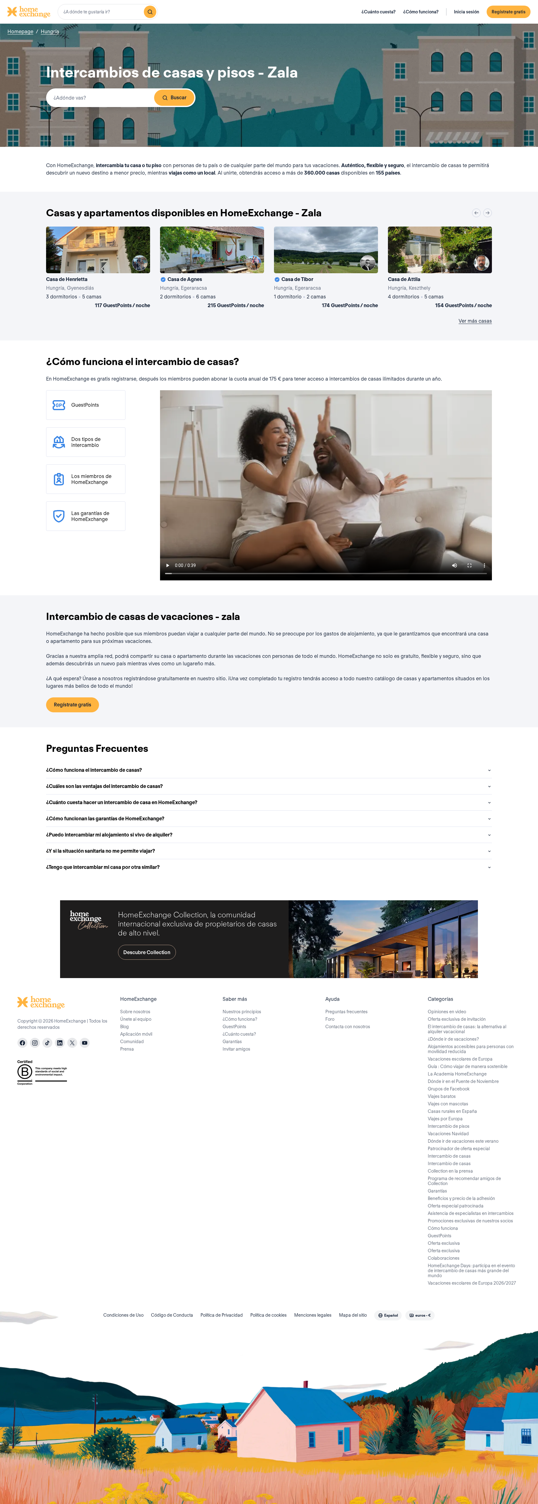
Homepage (20, 32)
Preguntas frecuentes (346, 1011)
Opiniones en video (447, 1011)
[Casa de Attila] (440, 269)
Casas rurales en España (452, 1111)
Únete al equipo (135, 1019)
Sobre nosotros (135, 1011)
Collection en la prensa (450, 1171)
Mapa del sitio (353, 1315)
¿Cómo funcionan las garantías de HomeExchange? (105, 819)
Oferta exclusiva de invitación (457, 1019)
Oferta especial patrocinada (456, 1205)
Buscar (178, 98)
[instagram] (35, 1043)
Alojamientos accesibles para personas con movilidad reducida (471, 1049)
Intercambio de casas (449, 1156)
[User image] (140, 263)
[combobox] (108, 11)
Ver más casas (475, 321)
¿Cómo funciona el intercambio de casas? (94, 770)
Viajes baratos (442, 1096)
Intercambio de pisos (449, 1126)
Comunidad (132, 1041)
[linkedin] (60, 1043)
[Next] (487, 212)
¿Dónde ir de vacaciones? (453, 1039)
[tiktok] (47, 1043)
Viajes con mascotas (448, 1103)
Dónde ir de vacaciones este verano (463, 1141)
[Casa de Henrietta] (98, 269)
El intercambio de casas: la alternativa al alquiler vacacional (467, 1029)
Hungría (50, 32)
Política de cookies (268, 1315)
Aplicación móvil (136, 1034)
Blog (124, 1026)
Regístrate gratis (509, 11)
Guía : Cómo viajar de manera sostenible (467, 1066)
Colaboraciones (444, 1258)
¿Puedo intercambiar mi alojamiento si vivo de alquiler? (109, 835)
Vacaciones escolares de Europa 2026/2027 (472, 1283)
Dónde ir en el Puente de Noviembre (463, 1081)
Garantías (232, 1041)
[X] (72, 1043)
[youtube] (85, 1043)
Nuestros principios (242, 1011)
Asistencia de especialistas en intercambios (471, 1213)
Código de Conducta (172, 1315)
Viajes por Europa (445, 1118)
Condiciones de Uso (123, 1315)
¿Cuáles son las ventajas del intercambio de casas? (104, 786)
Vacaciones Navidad (448, 1133)
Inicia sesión (466, 11)
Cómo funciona (443, 1228)
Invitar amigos (236, 1049)
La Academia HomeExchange (457, 1073)
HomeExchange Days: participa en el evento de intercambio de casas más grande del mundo (471, 1270)
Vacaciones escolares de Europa (460, 1059)
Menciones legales (313, 1315)
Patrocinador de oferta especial (459, 1148)
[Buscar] (150, 12)
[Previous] (476, 212)
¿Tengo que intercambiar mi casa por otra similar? (103, 867)
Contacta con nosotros (347, 1026)
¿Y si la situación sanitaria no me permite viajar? (100, 851)
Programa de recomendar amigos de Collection (464, 1181)
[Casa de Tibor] (326, 269)
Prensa (127, 1049)
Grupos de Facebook (449, 1088)
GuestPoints (234, 1026)
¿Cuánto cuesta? (378, 11)
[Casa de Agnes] (212, 269)
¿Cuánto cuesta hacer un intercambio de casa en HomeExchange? (121, 802)
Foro (329, 1019)
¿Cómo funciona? (421, 11)
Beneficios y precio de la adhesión (461, 1198)
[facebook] (22, 1043)
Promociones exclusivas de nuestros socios (470, 1220)
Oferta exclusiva (444, 1243)
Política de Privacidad (222, 1315)
